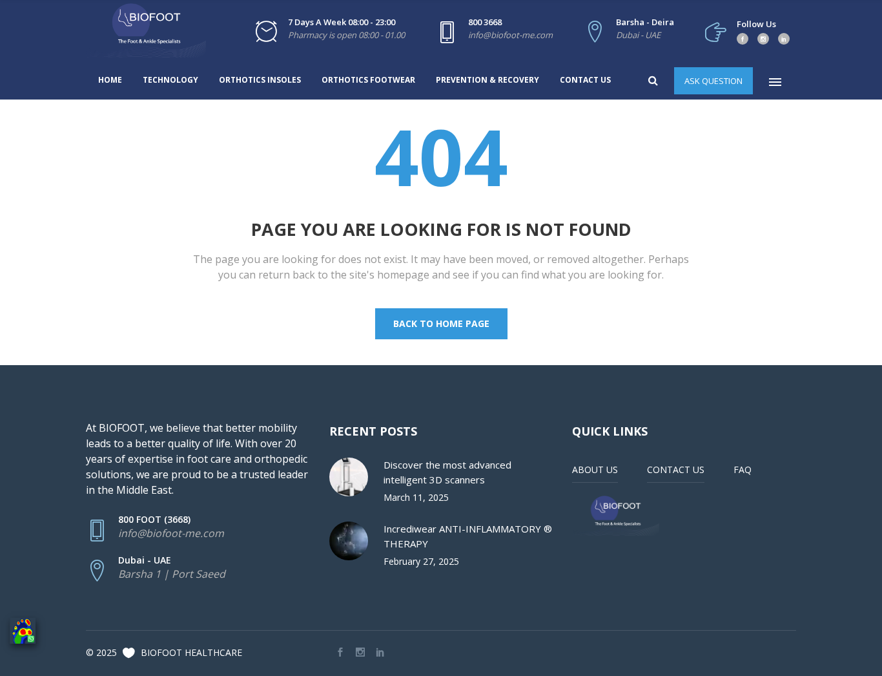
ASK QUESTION (713, 81)
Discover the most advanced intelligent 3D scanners (447, 472)
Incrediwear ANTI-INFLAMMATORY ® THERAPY (468, 536)
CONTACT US (675, 469)
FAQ (742, 469)
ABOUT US (595, 469)
